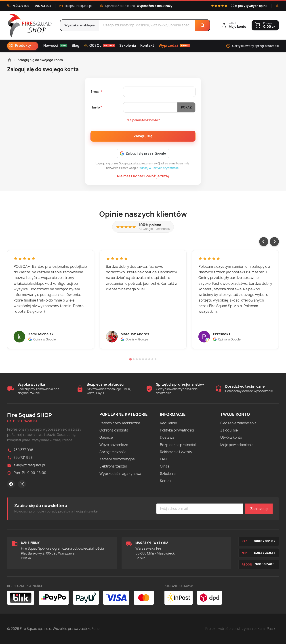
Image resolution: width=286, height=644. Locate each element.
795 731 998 (43, 6)
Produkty (23, 45)
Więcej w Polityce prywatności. (159, 168)
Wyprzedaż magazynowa (120, 473)
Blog (75, 45)
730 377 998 (20, 6)
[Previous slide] (263, 241)
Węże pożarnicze (113, 444)
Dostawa (167, 437)
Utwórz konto (231, 437)
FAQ (163, 459)
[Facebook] (11, 484)
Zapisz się (259, 508)
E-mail (95, 91)
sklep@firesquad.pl (78, 6)
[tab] (130, 359)
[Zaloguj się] (277, 6)
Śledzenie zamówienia (238, 423)
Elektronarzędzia (113, 466)
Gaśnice (106, 437)
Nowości (54, 45)
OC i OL (101, 45)
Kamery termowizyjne (117, 459)
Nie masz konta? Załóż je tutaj (143, 176)
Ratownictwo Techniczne (119, 423)
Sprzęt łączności (113, 452)
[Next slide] (274, 241)
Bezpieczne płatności (178, 444)
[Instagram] (22, 484)
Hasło (95, 107)
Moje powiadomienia (237, 444)
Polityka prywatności (177, 430)
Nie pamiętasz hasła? (143, 120)
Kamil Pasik (266, 628)
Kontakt (147, 45)
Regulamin (168, 423)
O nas (164, 466)
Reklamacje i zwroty (176, 452)
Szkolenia (127, 45)
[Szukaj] (202, 25)
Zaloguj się (143, 136)
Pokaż (186, 107)
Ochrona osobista (113, 430)
